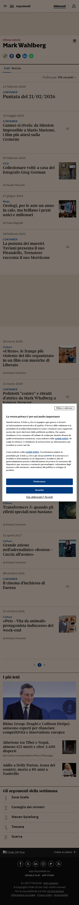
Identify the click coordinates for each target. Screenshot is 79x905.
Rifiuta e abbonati (64, 408)
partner (48, 455)
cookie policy (61, 438)
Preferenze (39, 482)
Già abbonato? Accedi (39, 497)
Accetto (39, 490)
